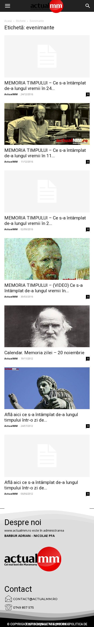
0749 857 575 (23, 607)
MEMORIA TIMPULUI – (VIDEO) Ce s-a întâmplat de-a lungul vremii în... (43, 288)
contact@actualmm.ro (35, 599)
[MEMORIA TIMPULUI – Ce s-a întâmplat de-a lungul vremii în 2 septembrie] (47, 191)
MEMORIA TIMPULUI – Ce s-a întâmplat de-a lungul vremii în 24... (45, 85)
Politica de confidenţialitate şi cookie (55, 624)
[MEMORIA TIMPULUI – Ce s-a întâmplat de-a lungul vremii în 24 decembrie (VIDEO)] (47, 56)
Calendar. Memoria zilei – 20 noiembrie (44, 352)
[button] (88, 6)
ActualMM (11, 94)
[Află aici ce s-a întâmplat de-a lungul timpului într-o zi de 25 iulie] (47, 388)
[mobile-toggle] (7, 6)
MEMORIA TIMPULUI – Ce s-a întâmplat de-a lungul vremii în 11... (45, 153)
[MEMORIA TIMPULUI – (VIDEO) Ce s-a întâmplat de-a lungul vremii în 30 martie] (47, 259)
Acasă (8, 21)
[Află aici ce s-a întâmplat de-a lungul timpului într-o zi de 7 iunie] (47, 456)
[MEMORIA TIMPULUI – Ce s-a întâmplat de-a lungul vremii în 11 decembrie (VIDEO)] (47, 124)
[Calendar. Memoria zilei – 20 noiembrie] (47, 326)
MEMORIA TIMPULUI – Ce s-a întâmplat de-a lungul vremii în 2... (45, 220)
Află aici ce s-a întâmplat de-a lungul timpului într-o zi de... (41, 417)
